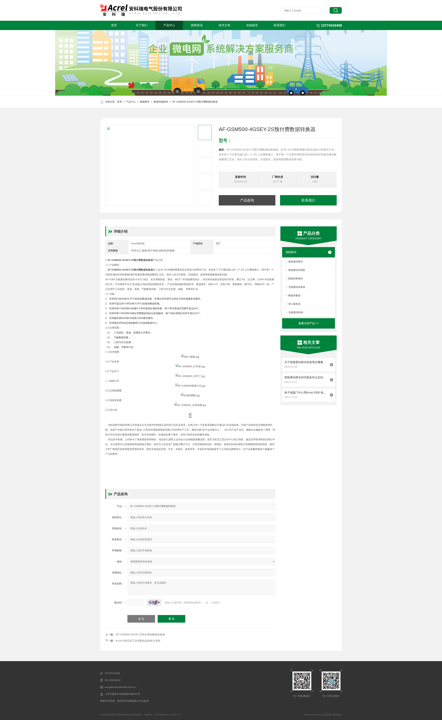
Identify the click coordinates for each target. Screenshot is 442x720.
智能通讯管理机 (296, 270)
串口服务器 (294, 304)
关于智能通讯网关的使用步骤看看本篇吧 (306, 362)
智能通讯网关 (295, 261)
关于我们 (141, 25)
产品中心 (169, 25)
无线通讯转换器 (296, 287)
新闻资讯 (197, 25)
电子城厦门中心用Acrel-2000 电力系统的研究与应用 (306, 392)
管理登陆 (337, 714)
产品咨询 (247, 200)
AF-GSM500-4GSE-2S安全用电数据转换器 (140, 634)
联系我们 (279, 25)
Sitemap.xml (310, 714)
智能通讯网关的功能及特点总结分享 (306, 377)
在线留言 (252, 25)
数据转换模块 (161, 101)
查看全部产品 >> (308, 323)
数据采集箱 (294, 295)
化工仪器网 (325, 714)
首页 (114, 25)
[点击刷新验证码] (154, 603)
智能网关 (145, 101)
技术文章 (224, 25)
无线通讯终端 (295, 312)
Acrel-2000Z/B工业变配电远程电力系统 (138, 640)
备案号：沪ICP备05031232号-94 (162, 714)
